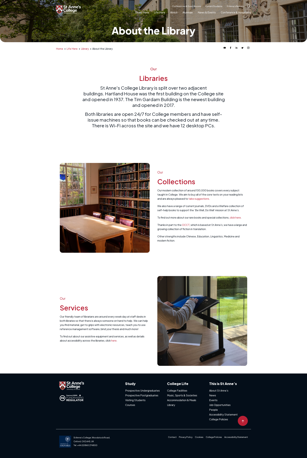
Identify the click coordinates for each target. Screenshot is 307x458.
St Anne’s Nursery (235, 6)
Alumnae (188, 12)
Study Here (142, 12)
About (173, 12)
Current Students (213, 6)
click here (235, 217)
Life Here (159, 12)
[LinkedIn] (236, 48)
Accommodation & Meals (181, 400)
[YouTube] (224, 48)
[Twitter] (242, 48)
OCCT (185, 225)
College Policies (218, 419)
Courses (130, 405)
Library (171, 405)
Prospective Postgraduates (141, 395)
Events (213, 400)
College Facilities (177, 390)
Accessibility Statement (223, 414)
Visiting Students (135, 400)
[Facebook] (230, 48)
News (212, 395)
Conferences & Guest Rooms (186, 6)
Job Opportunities (220, 405)
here (114, 340)
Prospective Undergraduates (142, 390)
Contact (172, 437)
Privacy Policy (186, 437)
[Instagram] (248, 48)
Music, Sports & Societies (182, 395)
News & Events (207, 12)
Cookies (199, 437)
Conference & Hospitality (236, 12)
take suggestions (199, 198)
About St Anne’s (218, 390)
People (213, 409)
